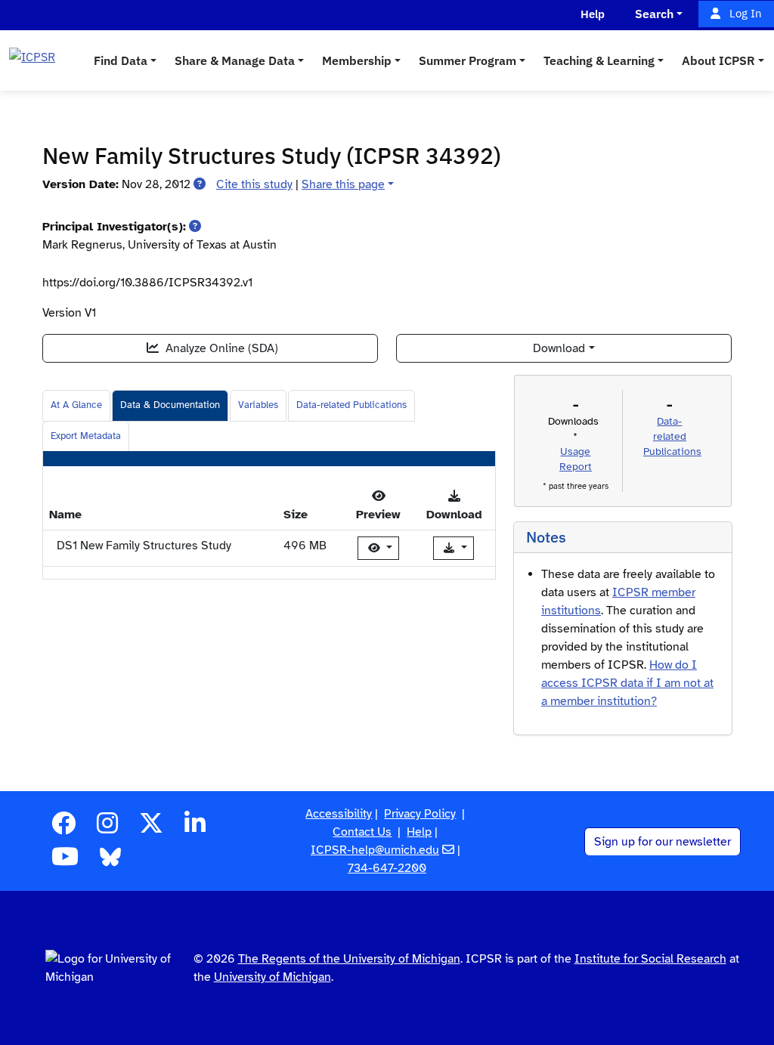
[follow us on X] (151, 828)
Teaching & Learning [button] (599, 60)
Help (419, 831)
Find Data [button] (120, 60)
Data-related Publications (351, 405)
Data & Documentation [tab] (170, 405)
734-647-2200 (387, 868)
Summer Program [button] (467, 60)
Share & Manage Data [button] (235, 60)
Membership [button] (357, 60)
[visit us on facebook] (63, 828)
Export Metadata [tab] (86, 436)
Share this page (343, 184)
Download (559, 348)
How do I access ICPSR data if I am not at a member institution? (627, 683)
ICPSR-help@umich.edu (375, 850)
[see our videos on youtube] (65, 861)
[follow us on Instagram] (107, 828)
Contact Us (362, 831)
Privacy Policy (420, 813)
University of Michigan (272, 977)
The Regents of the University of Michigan (349, 958)
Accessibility (338, 813)
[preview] (379, 548)
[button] (200, 184)
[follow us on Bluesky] (110, 861)
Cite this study (254, 184)
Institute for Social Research (650, 958)
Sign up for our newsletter (662, 841)
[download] (453, 548)
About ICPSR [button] (718, 60)
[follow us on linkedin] (195, 828)
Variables (258, 405)
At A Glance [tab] (76, 405)
